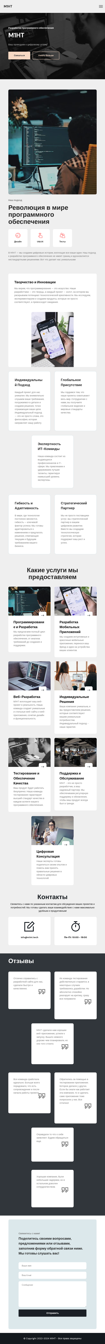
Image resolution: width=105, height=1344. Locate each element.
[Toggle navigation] (101, 6)
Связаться (19, 55)
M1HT (8, 6)
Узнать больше (46, 55)
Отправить (52, 1313)
